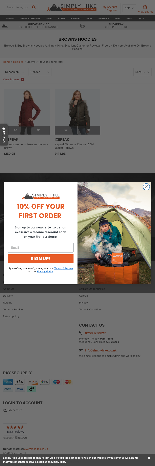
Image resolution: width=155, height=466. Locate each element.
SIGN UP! (40, 258)
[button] (4, 134)
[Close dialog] (146, 186)
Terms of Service (63, 268)
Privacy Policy (45, 271)
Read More (72, 462)
